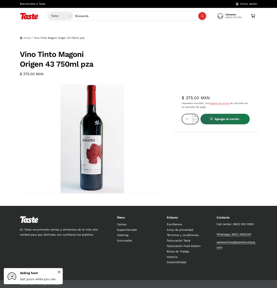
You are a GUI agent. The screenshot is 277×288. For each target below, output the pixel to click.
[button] (105, 28)
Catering (122, 235)
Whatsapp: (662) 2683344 (234, 234)
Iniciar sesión (248, 3)
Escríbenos (174, 224)
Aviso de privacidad (180, 229)
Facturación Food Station (184, 246)
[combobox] (140, 16)
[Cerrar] (59, 272)
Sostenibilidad (176, 262)
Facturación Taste (179, 240)
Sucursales (124, 240)
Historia (172, 257)
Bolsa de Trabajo (178, 251)
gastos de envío (219, 103)
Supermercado (126, 29)
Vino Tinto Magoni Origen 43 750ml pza (59, 37)
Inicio (27, 37)
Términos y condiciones (183, 235)
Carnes (104, 29)
